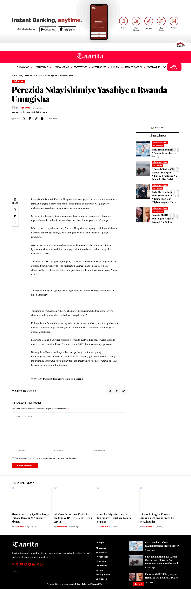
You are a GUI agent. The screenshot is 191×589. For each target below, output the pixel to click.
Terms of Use (96, 584)
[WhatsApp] (41, 564)
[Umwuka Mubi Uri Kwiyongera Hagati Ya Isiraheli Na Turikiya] (143, 214)
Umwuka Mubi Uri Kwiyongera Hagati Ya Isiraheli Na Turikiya (163, 218)
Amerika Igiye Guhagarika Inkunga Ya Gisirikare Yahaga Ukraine (114, 518)
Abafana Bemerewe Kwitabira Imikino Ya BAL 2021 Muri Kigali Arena (73, 518)
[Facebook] (13, 564)
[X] (17, 564)
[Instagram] (26, 564)
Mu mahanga (158, 145)
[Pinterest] (30, 564)
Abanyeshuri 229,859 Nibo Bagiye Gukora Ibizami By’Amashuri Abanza (31, 518)
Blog (21, 75)
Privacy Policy (81, 584)
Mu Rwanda (18, 81)
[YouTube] (21, 564)
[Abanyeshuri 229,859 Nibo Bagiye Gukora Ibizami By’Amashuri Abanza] (31, 499)
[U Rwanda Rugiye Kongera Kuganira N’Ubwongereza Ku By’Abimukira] (159, 499)
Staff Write (24, 107)
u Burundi (78, 379)
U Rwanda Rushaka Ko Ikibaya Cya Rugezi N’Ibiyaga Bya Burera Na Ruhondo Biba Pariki (162, 560)
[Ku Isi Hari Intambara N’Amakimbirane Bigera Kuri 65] (143, 149)
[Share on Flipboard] (30, 118)
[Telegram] (37, 564)
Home (14, 75)
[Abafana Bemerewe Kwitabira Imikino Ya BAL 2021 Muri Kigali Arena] (74, 499)
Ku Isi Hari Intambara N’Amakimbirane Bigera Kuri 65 (164, 153)
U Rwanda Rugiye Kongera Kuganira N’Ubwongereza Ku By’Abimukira (157, 518)
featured (69, 379)
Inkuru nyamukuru (160, 142)
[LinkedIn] (34, 564)
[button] (138, 584)
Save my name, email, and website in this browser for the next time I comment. (46, 458)
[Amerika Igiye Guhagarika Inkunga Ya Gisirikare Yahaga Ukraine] (117, 499)
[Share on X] (24, 118)
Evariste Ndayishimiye (53, 379)
